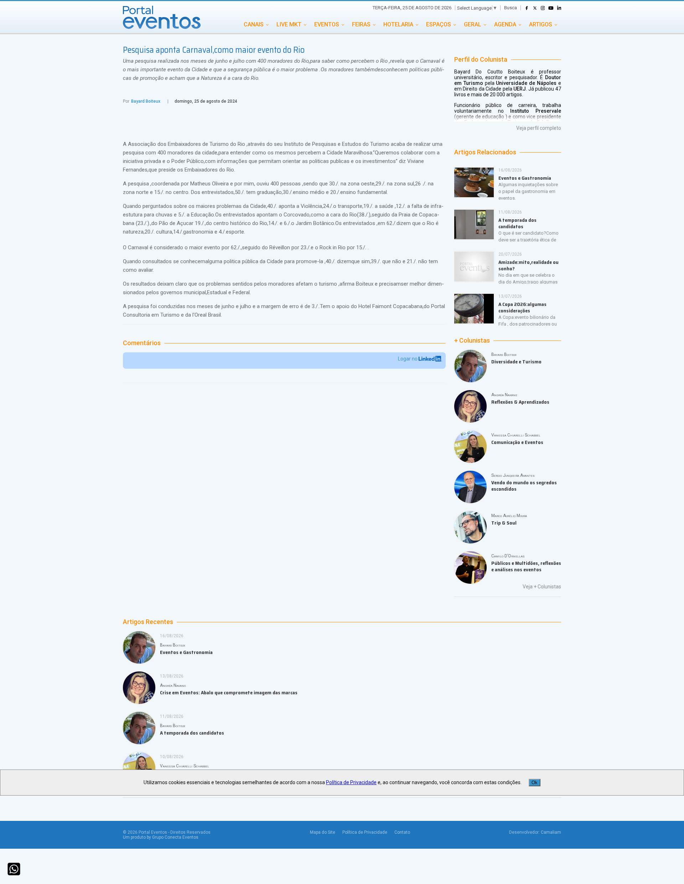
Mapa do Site (322, 832)
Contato (402, 832)
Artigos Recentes (148, 621)
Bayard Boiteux (145, 101)
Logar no (408, 359)
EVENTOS (326, 24)
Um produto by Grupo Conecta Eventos (160, 837)
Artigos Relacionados (485, 152)
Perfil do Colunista (480, 59)
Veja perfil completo (538, 128)
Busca (510, 7)
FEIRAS (361, 24)
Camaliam (551, 832)
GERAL (472, 24)
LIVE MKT (288, 24)
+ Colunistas (472, 340)
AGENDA (505, 24)
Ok (535, 782)
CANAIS (254, 24)
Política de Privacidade (364, 832)
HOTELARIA (398, 24)
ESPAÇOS (438, 24)
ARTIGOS (540, 24)
